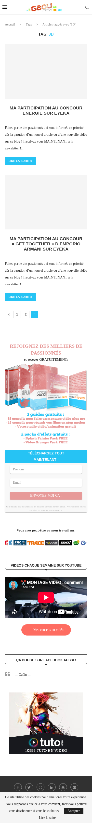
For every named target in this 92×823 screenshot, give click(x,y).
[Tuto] (46, 695)
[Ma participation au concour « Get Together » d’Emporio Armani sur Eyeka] (46, 202)
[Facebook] (18, 787)
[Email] (74, 787)
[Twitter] (29, 787)
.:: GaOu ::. (23, 675)
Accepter (73, 811)
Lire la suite (19, 161)
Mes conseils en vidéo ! (49, 630)
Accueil (10, 24)
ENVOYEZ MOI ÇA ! (46, 495)
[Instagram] (40, 787)
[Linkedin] (52, 787)
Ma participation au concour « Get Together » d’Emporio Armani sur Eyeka (46, 244)
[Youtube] (63, 787)
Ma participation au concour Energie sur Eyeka (46, 111)
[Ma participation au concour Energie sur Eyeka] (46, 71)
